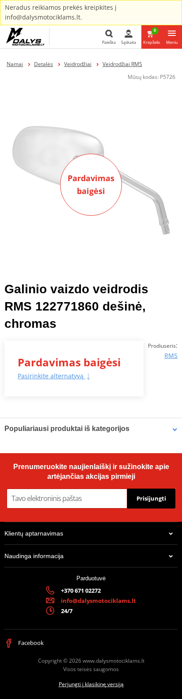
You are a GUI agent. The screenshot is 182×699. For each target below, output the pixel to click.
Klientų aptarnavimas (33, 533)
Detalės (43, 64)
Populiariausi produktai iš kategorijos (66, 428)
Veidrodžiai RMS (122, 64)
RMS (171, 355)
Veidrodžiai (77, 64)
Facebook (30, 643)
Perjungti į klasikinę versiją (91, 684)
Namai (15, 64)
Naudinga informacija (34, 555)
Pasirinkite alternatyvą (51, 376)
